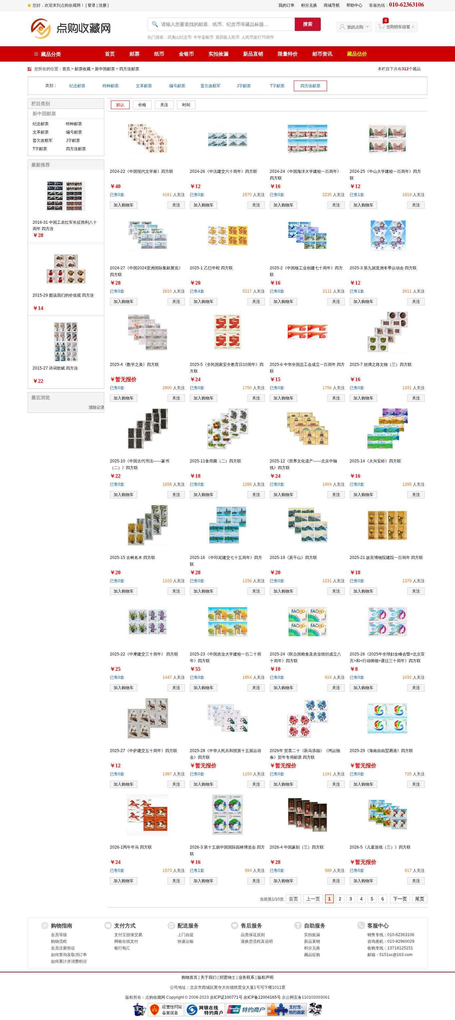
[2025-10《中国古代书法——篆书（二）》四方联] (148, 428)
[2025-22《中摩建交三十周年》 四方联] (148, 621)
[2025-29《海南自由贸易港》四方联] (387, 718)
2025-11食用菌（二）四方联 (215, 461)
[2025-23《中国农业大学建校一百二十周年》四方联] (227, 621)
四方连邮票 (129, 69)
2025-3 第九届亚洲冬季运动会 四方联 (383, 268)
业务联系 (246, 977)
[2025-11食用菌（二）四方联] (227, 428)
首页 (110, 54)
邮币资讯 (322, 54)
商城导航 (332, 5)
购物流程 (59, 941)
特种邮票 (111, 86)
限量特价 (288, 54)
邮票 (135, 54)
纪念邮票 (77, 86)
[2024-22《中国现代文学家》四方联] (148, 138)
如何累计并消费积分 (69, 961)
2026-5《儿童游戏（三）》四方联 (380, 847)
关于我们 (209, 977)
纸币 (159, 54)
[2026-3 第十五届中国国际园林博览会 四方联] (227, 814)
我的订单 (286, 5)
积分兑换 (309, 5)
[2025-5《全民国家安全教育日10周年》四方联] (227, 332)
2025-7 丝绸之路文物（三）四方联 (381, 364)
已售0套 (117, 194)
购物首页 (190, 977)
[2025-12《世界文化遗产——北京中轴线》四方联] (307, 428)
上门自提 (186, 934)
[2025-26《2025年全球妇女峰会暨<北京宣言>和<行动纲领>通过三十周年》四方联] (387, 621)
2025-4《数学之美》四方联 (134, 364)
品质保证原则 (253, 934)
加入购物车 (124, 205)
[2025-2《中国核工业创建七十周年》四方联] (307, 235)
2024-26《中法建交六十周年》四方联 (223, 171)
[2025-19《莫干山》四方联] (307, 525)
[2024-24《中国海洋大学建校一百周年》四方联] (307, 138)
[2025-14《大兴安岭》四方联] (387, 428)
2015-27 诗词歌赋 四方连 (55, 368)
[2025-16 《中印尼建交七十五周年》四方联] (227, 525)
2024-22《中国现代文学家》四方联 (141, 171)
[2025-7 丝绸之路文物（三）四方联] (387, 332)
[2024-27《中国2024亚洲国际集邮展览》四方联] (148, 235)
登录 (92, 5)
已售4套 (197, 291)
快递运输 (186, 941)
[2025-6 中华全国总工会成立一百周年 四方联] (307, 332)
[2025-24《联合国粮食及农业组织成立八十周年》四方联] (307, 621)
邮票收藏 (83, 69)
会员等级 (59, 934)
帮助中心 (354, 5)
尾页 (419, 898)
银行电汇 (122, 948)
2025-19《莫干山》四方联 (293, 557)
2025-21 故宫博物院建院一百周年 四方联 (386, 557)
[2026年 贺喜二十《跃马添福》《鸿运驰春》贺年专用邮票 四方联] (307, 718)
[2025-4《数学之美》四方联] (148, 332)
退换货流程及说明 (257, 941)
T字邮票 (277, 86)
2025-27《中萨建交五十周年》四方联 (143, 750)
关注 (176, 205)
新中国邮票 (105, 69)
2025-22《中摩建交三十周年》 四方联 (144, 654)
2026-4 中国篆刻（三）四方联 (297, 847)
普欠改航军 (211, 86)
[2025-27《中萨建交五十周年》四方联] (148, 718)
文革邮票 (144, 86)
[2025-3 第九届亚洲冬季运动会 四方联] (387, 235)
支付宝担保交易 (128, 934)
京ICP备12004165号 (262, 997)
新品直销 (253, 54)
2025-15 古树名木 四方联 (132, 557)
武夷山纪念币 (180, 37)
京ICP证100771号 (226, 997)
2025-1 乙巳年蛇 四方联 (211, 268)
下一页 (400, 898)
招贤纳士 (227, 977)
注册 (103, 5)
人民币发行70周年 (257, 37)
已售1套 (357, 194)
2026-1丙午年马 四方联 (131, 847)
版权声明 (265, 977)
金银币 (186, 54)
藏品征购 (312, 954)
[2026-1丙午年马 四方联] (148, 814)
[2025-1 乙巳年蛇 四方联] (227, 235)
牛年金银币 (204, 37)
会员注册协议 (63, 948)
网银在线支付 (126, 941)
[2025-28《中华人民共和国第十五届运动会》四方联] (227, 718)
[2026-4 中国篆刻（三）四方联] (307, 814)
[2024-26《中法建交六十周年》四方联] (227, 138)
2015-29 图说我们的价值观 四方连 (63, 295)
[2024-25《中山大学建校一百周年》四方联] (387, 138)
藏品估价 (357, 54)
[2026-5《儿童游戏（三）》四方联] (387, 814)
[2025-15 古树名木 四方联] (148, 525)
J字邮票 (244, 86)
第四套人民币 (227, 37)
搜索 (307, 24)
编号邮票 (177, 86)
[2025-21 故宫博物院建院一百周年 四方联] (387, 525)
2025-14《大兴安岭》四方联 (375, 461)
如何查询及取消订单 (69, 954)
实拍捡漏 (218, 54)
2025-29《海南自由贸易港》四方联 (381, 750)
